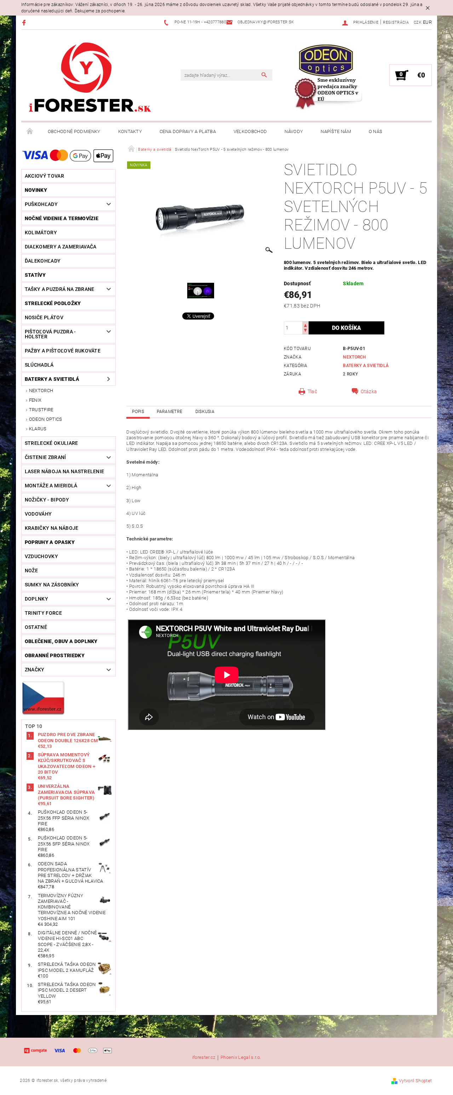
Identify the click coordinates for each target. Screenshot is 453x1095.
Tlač (312, 391)
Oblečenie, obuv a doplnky (61, 641)
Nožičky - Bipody (47, 500)
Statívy (35, 275)
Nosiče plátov (44, 317)
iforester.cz (204, 1057)
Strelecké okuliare (51, 443)
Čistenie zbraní (45, 457)
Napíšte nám (336, 131)
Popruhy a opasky (50, 542)
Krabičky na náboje (52, 528)
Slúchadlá (39, 365)
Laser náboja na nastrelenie (64, 471)
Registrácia (396, 22)
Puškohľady (41, 204)
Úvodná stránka (30, 131)
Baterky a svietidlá (52, 379)
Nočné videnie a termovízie (61, 218)
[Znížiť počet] (305, 331)
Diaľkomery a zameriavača (61, 247)
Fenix (35, 400)
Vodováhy (38, 514)
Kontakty (130, 131)
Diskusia (205, 411)
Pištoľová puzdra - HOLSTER (50, 334)
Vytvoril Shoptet (415, 1080)
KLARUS (38, 428)
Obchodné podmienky (74, 131)
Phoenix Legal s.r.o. (240, 1057)
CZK (418, 22)
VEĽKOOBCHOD (250, 131)
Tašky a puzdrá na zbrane (59, 289)
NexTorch (41, 390)
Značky (35, 669)
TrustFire (41, 409)
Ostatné (36, 627)
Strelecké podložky (53, 303)
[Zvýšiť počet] (305, 324)
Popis (138, 411)
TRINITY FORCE (43, 613)
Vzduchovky (41, 556)
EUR (427, 22)
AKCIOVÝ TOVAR (44, 176)
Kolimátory (41, 232)
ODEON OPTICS (45, 419)
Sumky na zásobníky (52, 584)
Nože (31, 570)
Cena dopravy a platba (188, 131)
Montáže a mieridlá (51, 485)
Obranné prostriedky (55, 655)
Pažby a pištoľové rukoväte (63, 351)
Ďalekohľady (43, 261)
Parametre (169, 411)
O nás (376, 131)
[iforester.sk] (90, 79)
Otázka (369, 391)
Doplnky (36, 599)
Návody (294, 131)
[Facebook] (25, 22)
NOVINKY (36, 190)
